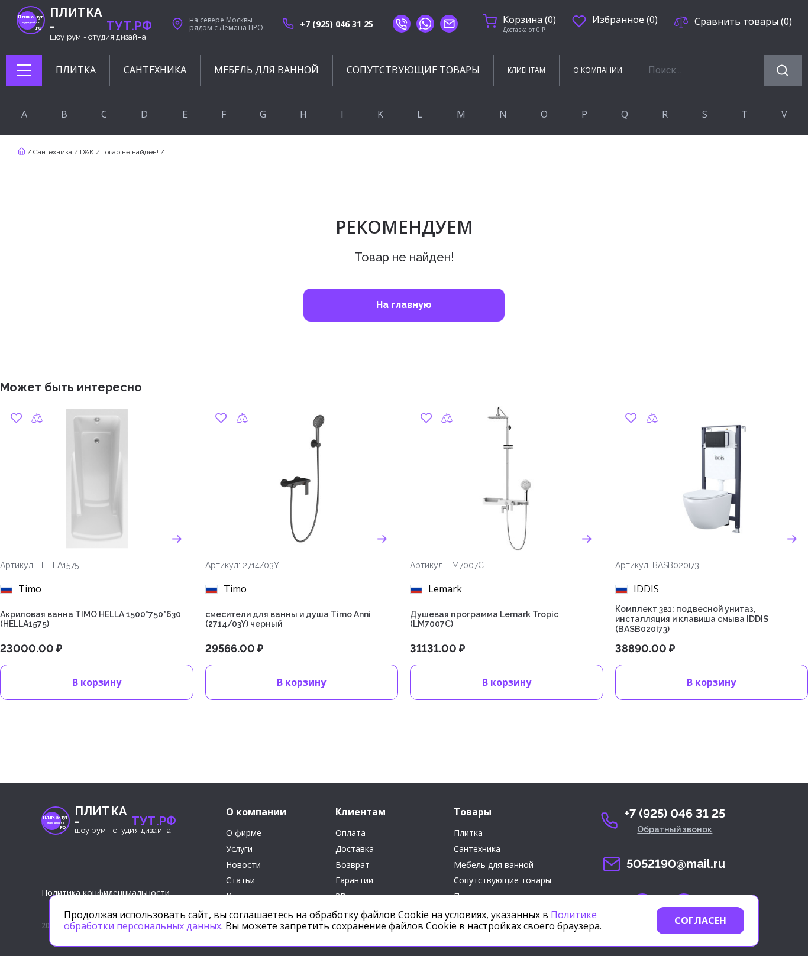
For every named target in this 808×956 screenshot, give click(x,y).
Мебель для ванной (494, 865)
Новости (243, 865)
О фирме (243, 833)
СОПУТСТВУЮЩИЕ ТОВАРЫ (413, 70)
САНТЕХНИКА (155, 70)
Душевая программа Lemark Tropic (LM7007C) (484, 619)
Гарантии (354, 881)
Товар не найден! (130, 152)
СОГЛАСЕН (700, 920)
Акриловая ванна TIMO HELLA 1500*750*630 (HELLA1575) (90, 619)
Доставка (354, 849)
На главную (404, 304)
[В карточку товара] (177, 539)
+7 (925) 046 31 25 (336, 24)
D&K (87, 152)
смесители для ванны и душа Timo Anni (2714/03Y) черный (288, 619)
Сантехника (52, 152)
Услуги (239, 849)
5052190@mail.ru (675, 864)
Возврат (352, 865)
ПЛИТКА (76, 70)
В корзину (96, 682)
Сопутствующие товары (502, 881)
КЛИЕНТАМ (526, 70)
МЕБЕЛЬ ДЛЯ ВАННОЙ (266, 70)
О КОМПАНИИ (597, 70)
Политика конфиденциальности (105, 892)
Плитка (468, 833)
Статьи (240, 881)
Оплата (350, 833)
